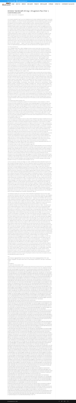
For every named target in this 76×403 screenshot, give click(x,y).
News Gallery (43, 4)
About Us (18, 4)
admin (10, 14)
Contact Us (57, 4)
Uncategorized (21, 14)
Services (24, 4)
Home (13, 4)
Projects (36, 4)
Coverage (51, 4)
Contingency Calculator (68, 4)
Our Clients (30, 4)
